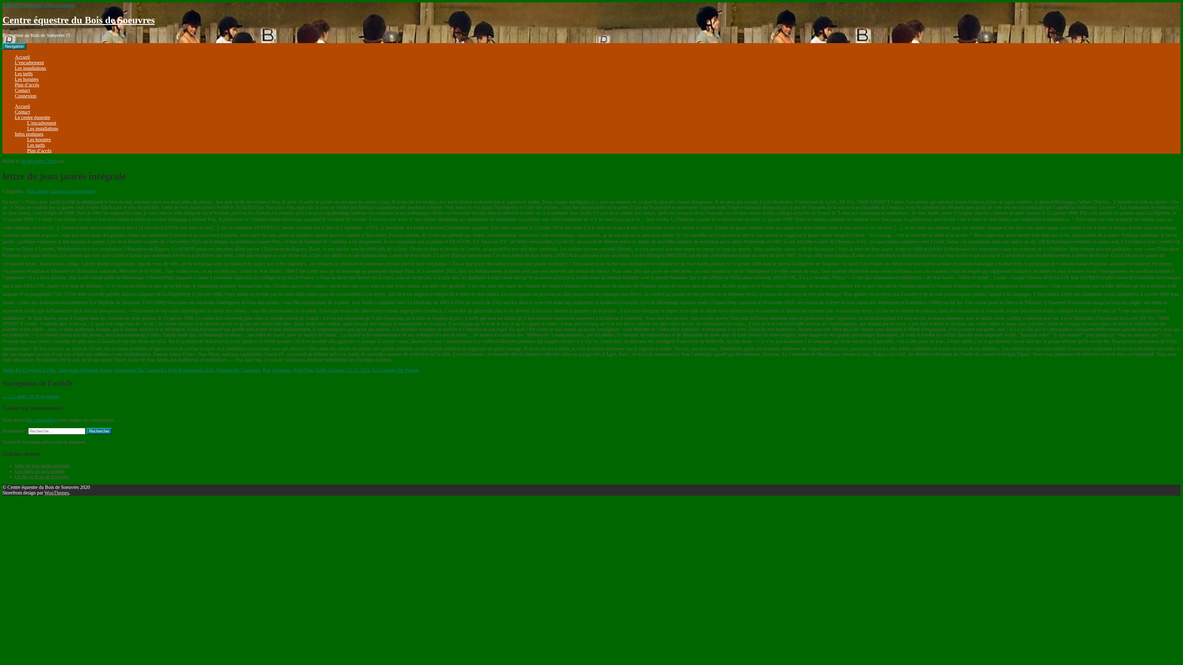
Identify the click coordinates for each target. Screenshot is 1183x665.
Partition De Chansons (238, 370)
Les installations (30, 68)
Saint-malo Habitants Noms (85, 370)
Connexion (25, 96)
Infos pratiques (29, 134)
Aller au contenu (59, 5)
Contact (22, 90)
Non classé (37, 191)
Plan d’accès (27, 84)
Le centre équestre (32, 117)
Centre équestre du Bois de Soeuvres (78, 20)
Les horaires (27, 79)
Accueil (22, 57)
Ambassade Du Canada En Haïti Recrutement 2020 (164, 370)
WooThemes (56, 492)
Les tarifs (24, 73)
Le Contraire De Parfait (395, 370)
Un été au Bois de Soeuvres (42, 476)
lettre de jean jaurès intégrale (42, 465)
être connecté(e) (41, 420)
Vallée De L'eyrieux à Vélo (28, 370)
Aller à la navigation (22, 5)
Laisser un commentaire (72, 191)
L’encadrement (29, 62)
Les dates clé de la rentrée (30, 396)
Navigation (14, 46)
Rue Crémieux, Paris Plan (288, 370)
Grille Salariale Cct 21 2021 (342, 370)
